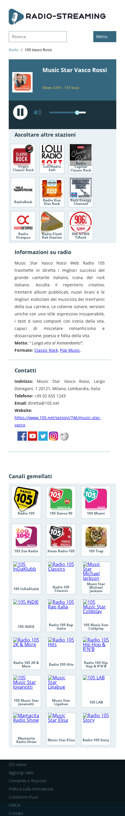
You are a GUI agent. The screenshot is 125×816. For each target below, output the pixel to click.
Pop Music (70, 350)
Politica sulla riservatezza (31, 789)
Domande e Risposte (28, 780)
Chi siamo (17, 764)
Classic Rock (46, 350)
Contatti (16, 813)
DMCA (14, 805)
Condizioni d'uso (23, 797)
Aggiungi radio (21, 772)
